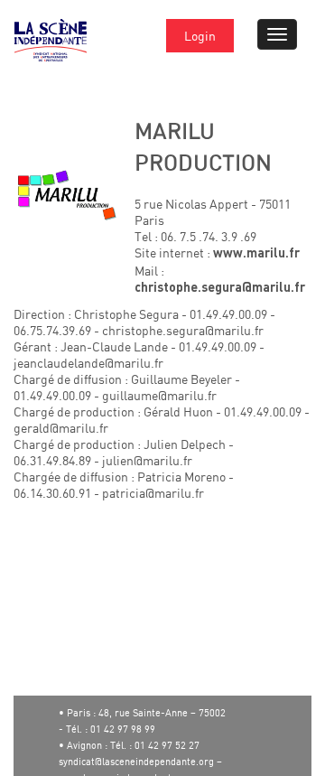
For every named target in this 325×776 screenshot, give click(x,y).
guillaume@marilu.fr (159, 395)
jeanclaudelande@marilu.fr (88, 362)
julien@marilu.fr (147, 460)
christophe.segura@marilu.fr (220, 289)
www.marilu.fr (256, 254)
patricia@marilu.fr (153, 492)
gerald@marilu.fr (61, 427)
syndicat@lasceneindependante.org (136, 761)
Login (200, 35)
